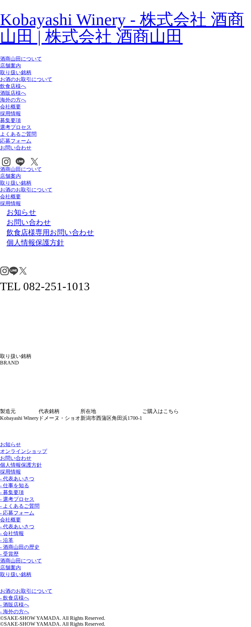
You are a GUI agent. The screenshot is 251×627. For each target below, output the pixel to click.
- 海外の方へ (14, 611)
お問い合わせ (15, 147)
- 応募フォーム (17, 513)
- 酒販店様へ (14, 604)
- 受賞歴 (9, 554)
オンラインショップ (23, 451)
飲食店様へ (13, 86)
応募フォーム (15, 141)
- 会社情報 (12, 533)
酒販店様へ (13, 93)
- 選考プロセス (17, 499)
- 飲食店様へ (14, 598)
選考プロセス (15, 127)
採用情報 (10, 113)
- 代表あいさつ (17, 478)
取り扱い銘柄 (15, 72)
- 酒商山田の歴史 (20, 547)
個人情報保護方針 (21, 465)
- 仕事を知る (14, 485)
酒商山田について (21, 59)
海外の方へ (13, 100)
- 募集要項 (12, 492)
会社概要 (10, 106)
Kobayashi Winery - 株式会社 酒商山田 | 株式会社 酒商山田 (122, 27)
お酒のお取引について (26, 79)
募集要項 (10, 120)
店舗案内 (10, 65)
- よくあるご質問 (20, 506)
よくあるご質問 (18, 134)
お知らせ (10, 444)
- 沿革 (6, 540)
